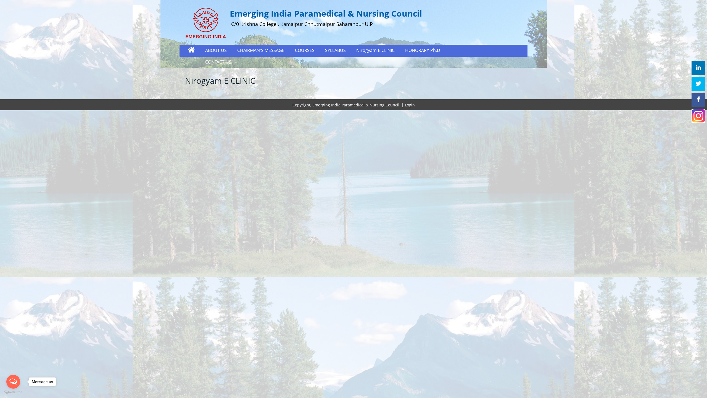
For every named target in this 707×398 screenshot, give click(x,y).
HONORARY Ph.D (422, 50)
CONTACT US (218, 62)
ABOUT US (216, 50)
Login (410, 105)
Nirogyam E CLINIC (375, 50)
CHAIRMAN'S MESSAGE (260, 50)
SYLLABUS (335, 50)
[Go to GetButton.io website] (13, 392)
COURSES (305, 50)
